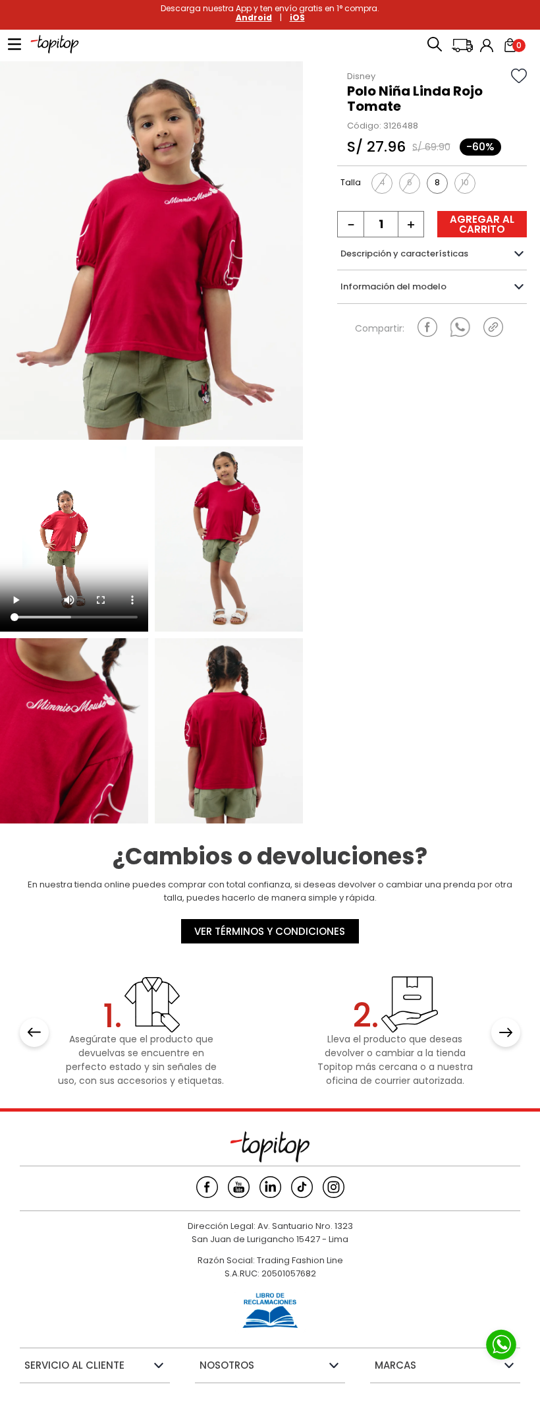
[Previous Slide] (34, 1032)
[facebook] (427, 327)
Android (254, 17)
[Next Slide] (505, 1032)
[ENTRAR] (488, 45)
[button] (434, 45)
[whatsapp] (460, 327)
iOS (297, 17)
